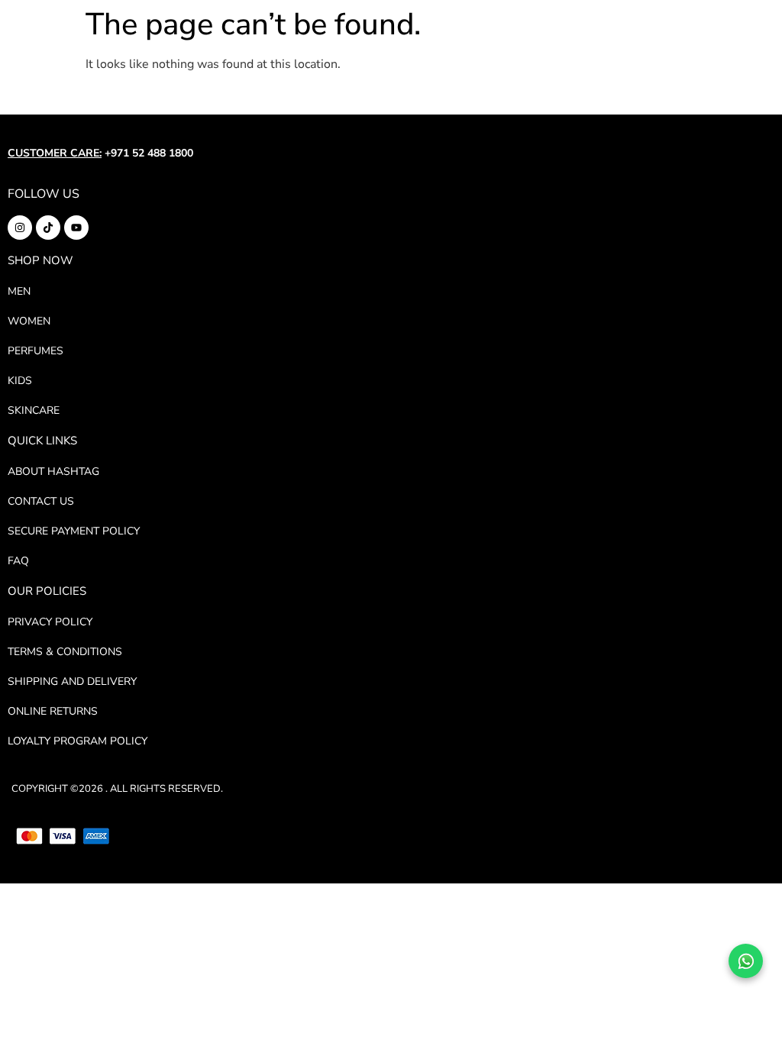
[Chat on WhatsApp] (746, 961)
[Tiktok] (48, 227)
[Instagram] (20, 227)
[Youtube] (76, 227)
